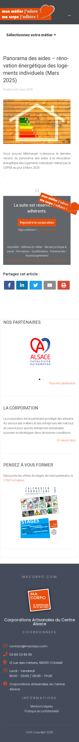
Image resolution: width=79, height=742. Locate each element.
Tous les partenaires (62, 383)
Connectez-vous (46, 229)
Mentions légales (42, 706)
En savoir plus (66, 440)
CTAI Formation (13, 480)
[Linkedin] (22, 285)
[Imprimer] (64, 285)
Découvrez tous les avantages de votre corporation (37, 260)
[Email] (50, 285)
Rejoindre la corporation (37, 222)
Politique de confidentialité (42, 711)
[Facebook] (9, 285)
